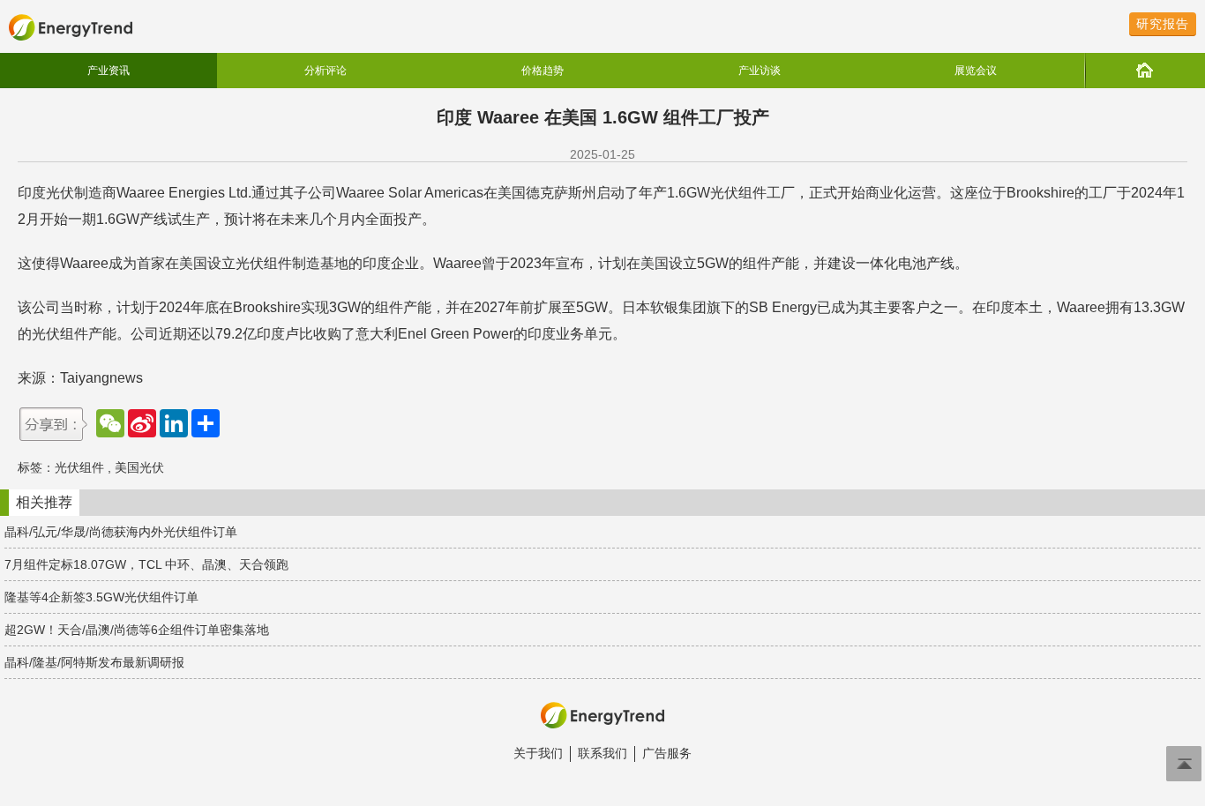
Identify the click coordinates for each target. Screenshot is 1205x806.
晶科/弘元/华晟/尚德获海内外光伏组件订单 (120, 532)
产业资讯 (108, 70)
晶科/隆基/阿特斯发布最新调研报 (94, 662)
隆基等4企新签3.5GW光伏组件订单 (101, 597)
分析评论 (325, 70)
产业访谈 (759, 70)
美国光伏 (139, 467)
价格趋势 (542, 70)
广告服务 (667, 753)
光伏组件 (79, 467)
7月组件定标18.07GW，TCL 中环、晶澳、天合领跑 (146, 564)
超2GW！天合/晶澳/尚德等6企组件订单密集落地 (136, 630)
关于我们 (538, 753)
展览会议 (975, 70)
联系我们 (602, 753)
